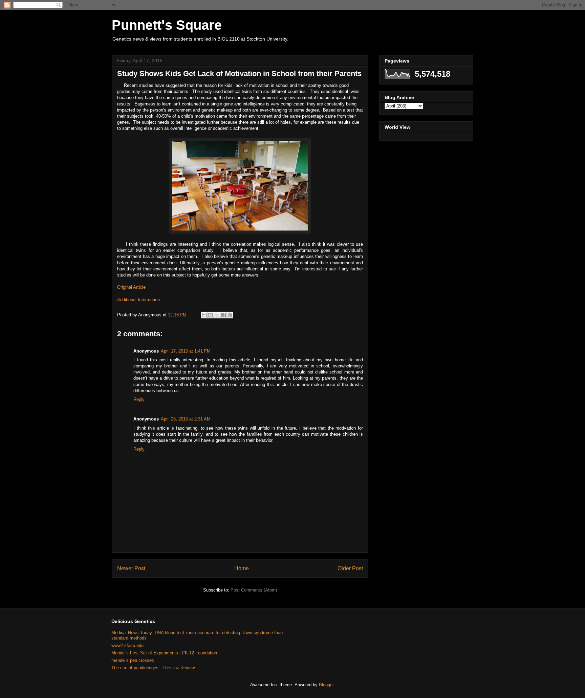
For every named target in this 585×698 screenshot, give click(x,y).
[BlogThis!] (210, 315)
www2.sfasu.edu (127, 645)
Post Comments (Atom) (254, 590)
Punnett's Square (167, 25)
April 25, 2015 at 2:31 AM (186, 419)
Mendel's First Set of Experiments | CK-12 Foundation (164, 652)
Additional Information (138, 299)
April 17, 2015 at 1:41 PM (186, 351)
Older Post (350, 568)
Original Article (131, 287)
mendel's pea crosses (132, 660)
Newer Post (131, 568)
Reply (139, 399)
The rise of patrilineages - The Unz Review (153, 667)
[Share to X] (217, 315)
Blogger (326, 684)
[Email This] (204, 315)
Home (241, 568)
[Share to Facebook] (223, 315)
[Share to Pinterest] (229, 315)
